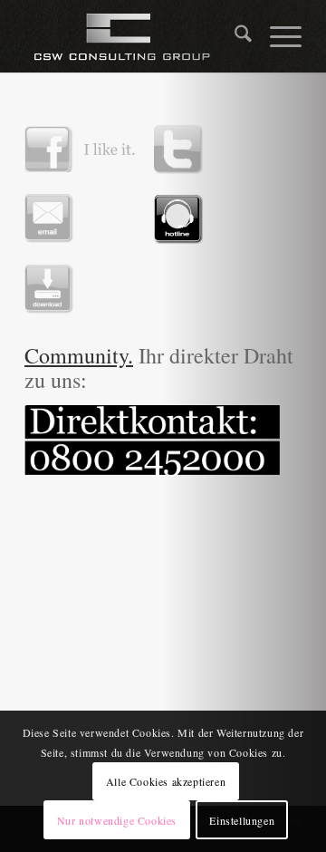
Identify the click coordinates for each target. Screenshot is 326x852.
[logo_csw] (135, 36)
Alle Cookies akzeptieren (165, 781)
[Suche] (234, 36)
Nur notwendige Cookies (117, 820)
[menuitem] (234, 36)
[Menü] (277, 36)
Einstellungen (241, 820)
